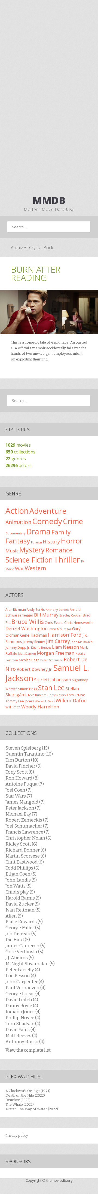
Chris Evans (54, 622)
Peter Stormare (51, 660)
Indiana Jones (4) (23, 1011)
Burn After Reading (35, 273)
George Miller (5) (22, 927)
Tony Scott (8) (19, 772)
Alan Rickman (15, 609)
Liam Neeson (65, 647)
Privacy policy (16, 1135)
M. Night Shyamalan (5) (30, 963)
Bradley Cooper (70, 615)
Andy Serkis (36, 609)
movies (18, 445)
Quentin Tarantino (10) (29, 754)
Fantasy (17, 540)
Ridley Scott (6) (21, 844)
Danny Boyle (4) (21, 1005)
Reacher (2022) (17, 1100)
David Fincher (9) (23, 766)
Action (17, 510)
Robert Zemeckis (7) (26, 820)
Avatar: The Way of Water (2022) (31, 1109)
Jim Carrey (58, 641)
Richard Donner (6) (25, 850)
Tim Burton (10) (21, 760)
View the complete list (28, 1050)
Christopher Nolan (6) (28, 838)
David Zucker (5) (22, 904)
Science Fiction (29, 560)
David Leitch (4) (21, 999)
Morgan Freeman (56, 653)
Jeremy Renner (34, 641)
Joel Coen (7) (18, 790)
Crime (73, 521)
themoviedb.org (59, 1180)
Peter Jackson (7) (23, 808)
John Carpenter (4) (24, 981)
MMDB (49, 200)
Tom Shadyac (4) (22, 1023)
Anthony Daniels (57, 610)
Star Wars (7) (18, 796)
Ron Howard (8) (22, 778)
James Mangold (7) (25, 802)
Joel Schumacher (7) (26, 826)
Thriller (67, 559)
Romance (58, 550)
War (19, 568)
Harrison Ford (65, 634)
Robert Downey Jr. (35, 669)
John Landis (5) (21, 880)
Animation (18, 522)
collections (20, 452)
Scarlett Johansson (52, 679)
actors (18, 465)
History (51, 541)
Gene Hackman (33, 635)
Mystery (32, 549)
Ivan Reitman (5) (23, 910)
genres (15, 459)
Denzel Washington (26, 628)
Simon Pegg (27, 688)
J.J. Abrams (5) (19, 957)
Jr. (28, 647)
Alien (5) (14, 916)
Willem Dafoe (71, 700)
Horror (71, 541)
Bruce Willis (27, 621)
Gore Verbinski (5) (24, 951)
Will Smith (12, 707)
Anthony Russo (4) (24, 1041)
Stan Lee (51, 687)
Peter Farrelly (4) (22, 969)
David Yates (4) (20, 1029)
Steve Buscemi (36, 695)
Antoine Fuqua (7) (24, 784)
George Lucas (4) (23, 993)
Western (35, 568)
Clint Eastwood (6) (24, 862)
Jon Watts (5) (18, 886)
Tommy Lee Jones (19, 701)
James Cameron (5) (25, 945)
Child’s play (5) (20, 892)
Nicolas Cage (29, 660)
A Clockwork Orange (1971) (27, 1091)
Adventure (47, 511)
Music (12, 551)
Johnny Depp (15, 647)
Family (61, 532)
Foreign (36, 542)
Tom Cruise (76, 694)
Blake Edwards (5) (24, 921)
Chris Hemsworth (78, 622)
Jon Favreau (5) (20, 933)
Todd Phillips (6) (22, 868)
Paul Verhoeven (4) (25, 987)
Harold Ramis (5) (23, 898)
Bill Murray (46, 615)
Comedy (47, 521)
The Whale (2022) (19, 1104)
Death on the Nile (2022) (25, 1095)
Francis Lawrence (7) (27, 832)
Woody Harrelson (40, 706)
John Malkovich (82, 642)
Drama (38, 531)
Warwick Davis (45, 701)
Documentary (15, 533)
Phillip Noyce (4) (22, 1017)
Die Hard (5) (17, 939)
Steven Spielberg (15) (27, 748)
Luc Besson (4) (20, 975)
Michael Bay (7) (21, 814)
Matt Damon (27, 653)
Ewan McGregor (60, 629)
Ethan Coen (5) (20, 874)
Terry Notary (57, 695)
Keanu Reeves (41, 647)
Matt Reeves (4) (21, 1035)
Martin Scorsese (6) (25, 856)
